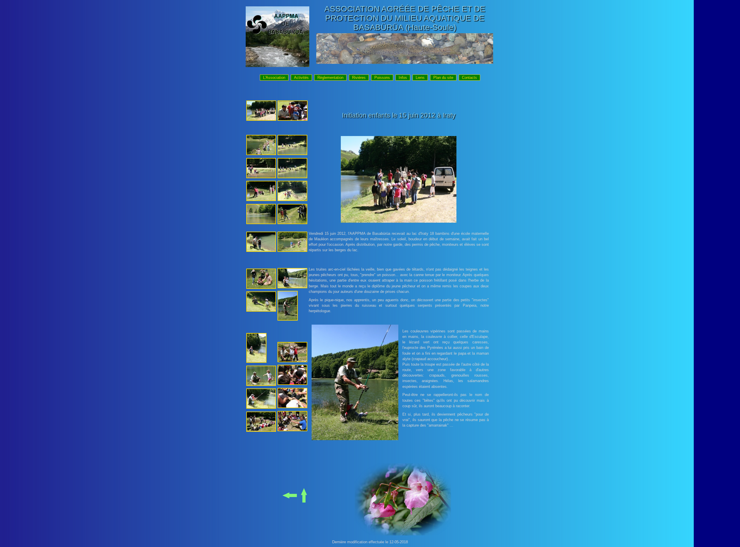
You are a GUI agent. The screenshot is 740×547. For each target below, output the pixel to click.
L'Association (274, 77)
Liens (420, 77)
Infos (403, 77)
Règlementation (330, 77)
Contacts (469, 77)
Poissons (382, 77)
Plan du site (443, 77)
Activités (301, 77)
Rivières (359, 77)
